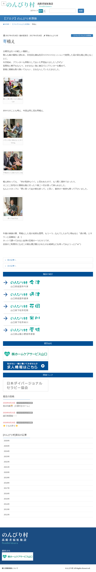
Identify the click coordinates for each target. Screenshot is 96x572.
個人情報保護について (10, 568)
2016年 (7, 494)
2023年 (7, 456)
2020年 (7, 472)
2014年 (7, 504)
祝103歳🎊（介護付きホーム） (17, 406)
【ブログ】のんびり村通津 (24, 412)
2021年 (7, 467)
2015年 (7, 499)
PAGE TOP (91, 552)
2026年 (7, 441)
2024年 (7, 451)
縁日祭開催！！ (10, 416)
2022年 (7, 462)
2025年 (7, 446)
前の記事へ (11, 260)
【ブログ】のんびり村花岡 (24, 403)
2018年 (7, 483)
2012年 (7, 515)
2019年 (7, 478)
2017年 (7, 488)
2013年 (7, 509)
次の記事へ (11, 266)
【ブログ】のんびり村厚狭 (82, 35)
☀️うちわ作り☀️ (10, 426)
